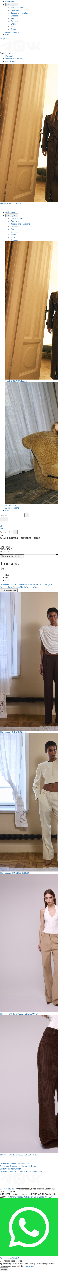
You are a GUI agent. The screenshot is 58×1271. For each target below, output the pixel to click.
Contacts (9, 34)
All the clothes (17, 7)
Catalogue (11, 4)
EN (1, 38)
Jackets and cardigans (20, 13)
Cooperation (10, 61)
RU (5, 38)
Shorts (13, 23)
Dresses (14, 15)
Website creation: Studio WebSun (37, 1196)
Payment (9, 56)
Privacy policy (17, 1196)
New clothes (5, 584)
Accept (4, 1269)
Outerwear (15, 10)
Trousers (14, 29)
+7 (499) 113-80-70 (8, 1188)
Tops (13, 26)
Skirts (13, 18)
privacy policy (29, 1266)
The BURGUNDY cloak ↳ (11, 203)
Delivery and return (13, 58)
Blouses (14, 21)
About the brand (12, 32)
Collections (10, 1)
